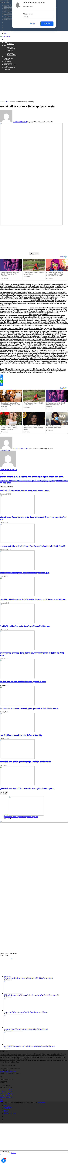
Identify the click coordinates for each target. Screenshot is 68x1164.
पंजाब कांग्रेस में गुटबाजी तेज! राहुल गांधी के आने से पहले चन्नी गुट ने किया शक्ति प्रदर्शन (26, 1029)
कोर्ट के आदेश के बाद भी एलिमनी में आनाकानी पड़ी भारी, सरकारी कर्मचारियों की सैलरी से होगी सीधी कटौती (31, 995)
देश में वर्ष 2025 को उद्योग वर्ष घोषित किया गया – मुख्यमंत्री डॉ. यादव (23, 682)
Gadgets (6, 66)
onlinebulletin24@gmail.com (8, 1071)
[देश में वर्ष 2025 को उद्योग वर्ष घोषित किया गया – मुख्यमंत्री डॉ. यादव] (17, 678)
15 (10, 1093)
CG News (10, 52)
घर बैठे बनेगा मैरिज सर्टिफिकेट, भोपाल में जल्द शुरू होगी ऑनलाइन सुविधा (25, 490)
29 (10, 1097)
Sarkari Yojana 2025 (9, 67)
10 (1, 1093)
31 (1, 1099)
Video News (7, 61)
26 (4, 1097)
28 (8, 1097)
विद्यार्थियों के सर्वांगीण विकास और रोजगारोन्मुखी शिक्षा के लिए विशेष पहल (25, 626)
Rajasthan (10, 50)
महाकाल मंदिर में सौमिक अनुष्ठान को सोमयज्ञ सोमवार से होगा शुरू (21, 817)
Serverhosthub (41, 1102)
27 (6, 1097)
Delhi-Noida (10, 47)
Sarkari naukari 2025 (9, 64)
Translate (13, 1153)
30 (11, 1097)
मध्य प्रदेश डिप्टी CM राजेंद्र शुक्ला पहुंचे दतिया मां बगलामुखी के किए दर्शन (24, 573)
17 (1, 1095)
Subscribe (47, 23)
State (5, 45)
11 (2, 1093)
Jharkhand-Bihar (11, 55)
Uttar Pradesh (11, 48)
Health (5, 56)
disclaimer (6, 1110)
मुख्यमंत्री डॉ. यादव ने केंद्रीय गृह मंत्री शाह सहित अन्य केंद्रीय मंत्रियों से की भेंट (25, 762)
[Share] (34, 384)
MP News (10, 53)
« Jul (1, 1101)
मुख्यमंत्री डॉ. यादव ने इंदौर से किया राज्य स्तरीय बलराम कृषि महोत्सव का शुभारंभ (27, 788)
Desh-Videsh (10, 44)
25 (2, 1097)
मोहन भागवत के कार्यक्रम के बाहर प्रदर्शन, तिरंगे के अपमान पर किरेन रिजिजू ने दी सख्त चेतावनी (28, 978)
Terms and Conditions (10, 1113)
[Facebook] (34, 376)
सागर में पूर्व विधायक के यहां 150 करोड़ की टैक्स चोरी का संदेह (21, 735)
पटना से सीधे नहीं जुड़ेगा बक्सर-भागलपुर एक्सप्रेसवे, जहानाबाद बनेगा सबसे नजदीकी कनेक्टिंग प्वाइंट (29, 1046)
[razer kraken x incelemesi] (34, 1154)
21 (8, 1095)
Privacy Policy (8, 1107)
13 (6, 1093)
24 (1, 1097)
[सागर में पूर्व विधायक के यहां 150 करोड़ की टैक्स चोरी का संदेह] (17, 731)
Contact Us (7, 1108)
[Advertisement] (34, 88)
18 (2, 1095)
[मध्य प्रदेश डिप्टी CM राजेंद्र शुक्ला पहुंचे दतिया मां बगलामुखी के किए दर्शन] (17, 569)
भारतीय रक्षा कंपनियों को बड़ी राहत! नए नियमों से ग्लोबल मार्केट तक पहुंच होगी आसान (26, 1012)
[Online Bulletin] (5, 36)
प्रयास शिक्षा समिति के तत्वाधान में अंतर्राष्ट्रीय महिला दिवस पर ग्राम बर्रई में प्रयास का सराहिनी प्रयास (33, 599)
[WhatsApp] (34, 381)
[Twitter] (34, 378)
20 (6, 1095)
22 (10, 1095)
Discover (6, 59)
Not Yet (32, 23)
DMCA (6, 1112)
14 (8, 1093)
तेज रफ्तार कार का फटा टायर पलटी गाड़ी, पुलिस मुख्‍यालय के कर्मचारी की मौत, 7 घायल (29, 708)
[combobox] (26, 16)
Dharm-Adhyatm (8, 58)
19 (4, 1095)
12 (4, 1093)
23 (11, 1095)
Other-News (7, 69)
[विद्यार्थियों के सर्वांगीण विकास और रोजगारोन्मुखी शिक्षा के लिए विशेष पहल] (17, 622)
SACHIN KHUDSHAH (20, 122)
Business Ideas (8, 63)
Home (5, 42)
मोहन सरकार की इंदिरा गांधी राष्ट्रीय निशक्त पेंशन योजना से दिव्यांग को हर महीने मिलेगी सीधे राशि (32, 546)
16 (11, 1093)
